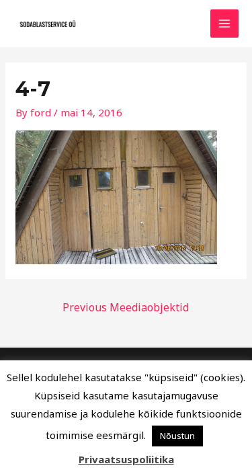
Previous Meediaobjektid (125, 307)
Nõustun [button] (177, 436)
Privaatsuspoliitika (126, 459)
